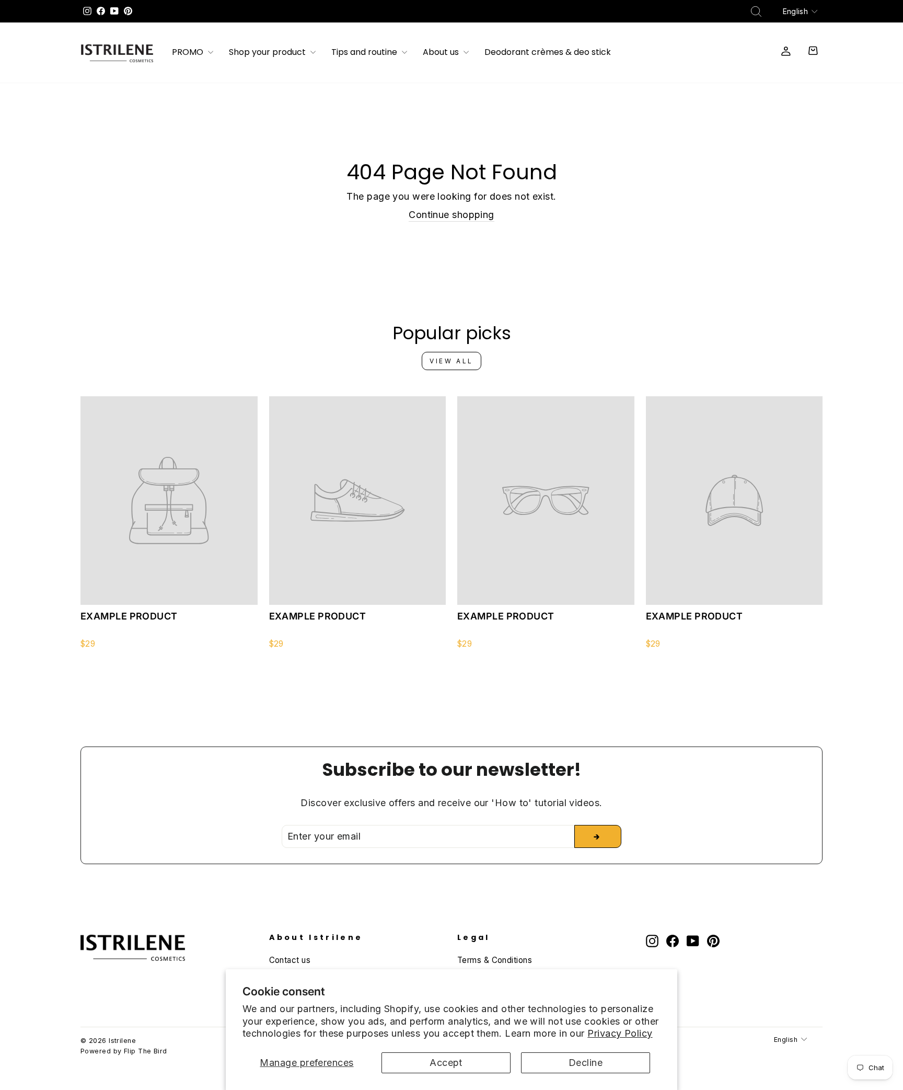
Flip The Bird (145, 1051)
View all (451, 361)
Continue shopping (451, 214)
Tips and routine (365, 53)
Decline (586, 1062)
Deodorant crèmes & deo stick (547, 53)
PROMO (188, 53)
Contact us (290, 960)
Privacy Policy (619, 1033)
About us (442, 53)
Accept (446, 1062)
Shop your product (268, 53)
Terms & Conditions (494, 960)
